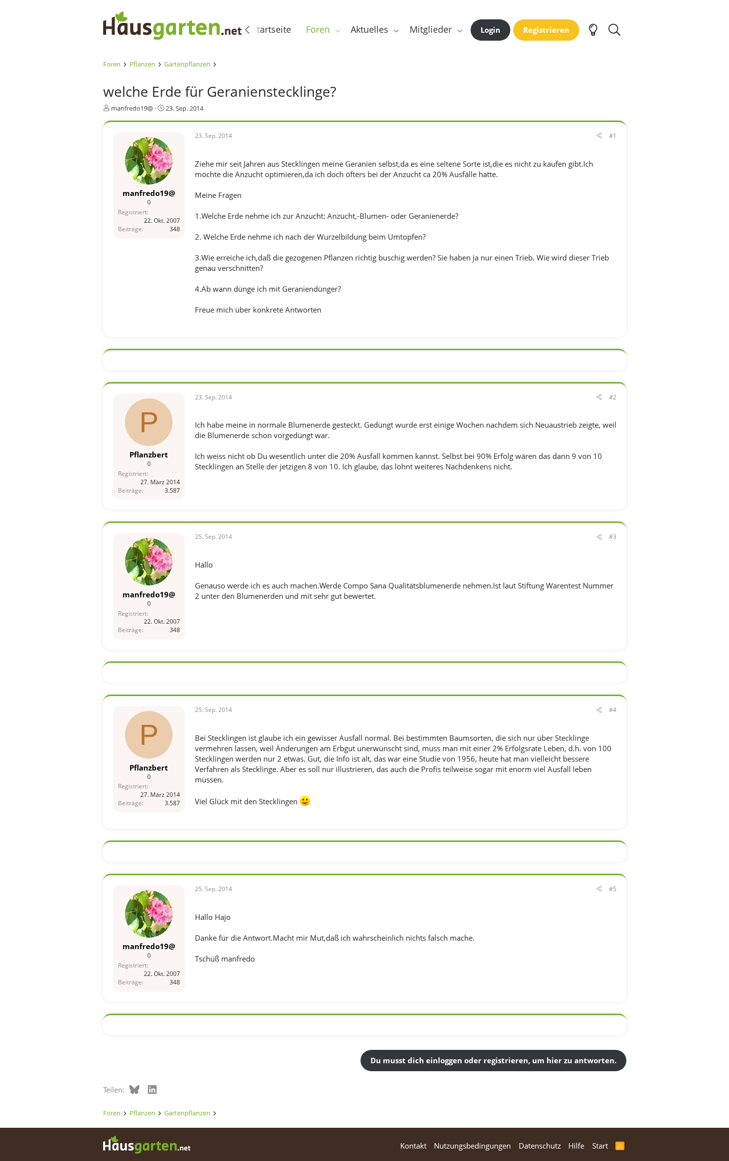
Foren (318, 29)
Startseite (271, 29)
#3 (612, 536)
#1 (612, 135)
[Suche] (614, 29)
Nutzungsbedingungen (472, 1146)
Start (600, 1146)
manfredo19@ (132, 108)
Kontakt (413, 1146)
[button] (337, 29)
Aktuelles (369, 29)
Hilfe (576, 1146)
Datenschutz (540, 1146)
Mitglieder (431, 29)
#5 (612, 889)
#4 (612, 710)
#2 (612, 397)
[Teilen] (599, 136)
